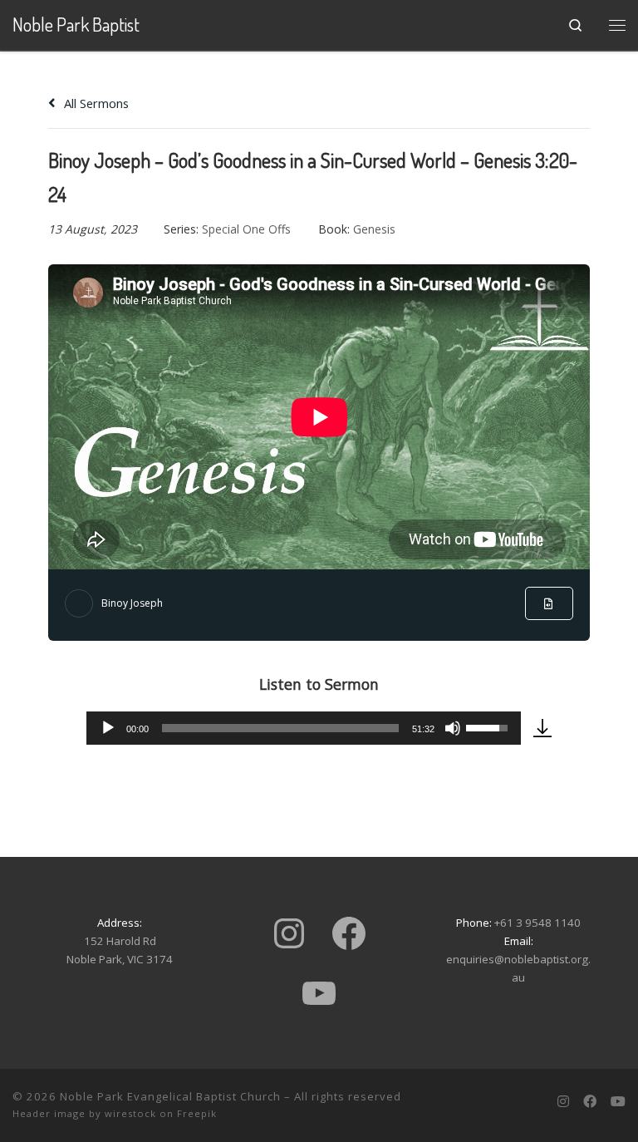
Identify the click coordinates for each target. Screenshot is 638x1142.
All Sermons (95, 103)
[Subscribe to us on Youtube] (618, 1101)
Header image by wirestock (84, 1113)
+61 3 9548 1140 (537, 922)
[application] (303, 728)
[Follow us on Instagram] (563, 1101)
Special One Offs (246, 229)
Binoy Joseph (132, 603)
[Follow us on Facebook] (589, 1101)
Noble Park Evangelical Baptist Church (170, 1096)
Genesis (374, 229)
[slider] (280, 728)
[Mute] (452, 728)
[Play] (108, 728)
